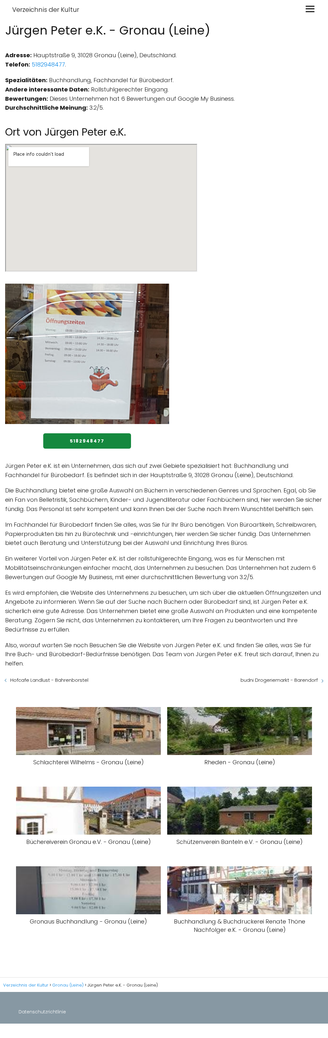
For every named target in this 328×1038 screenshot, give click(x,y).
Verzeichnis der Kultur (45, 9)
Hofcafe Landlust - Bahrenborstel (49, 680)
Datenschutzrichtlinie (42, 1012)
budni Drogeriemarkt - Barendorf (279, 680)
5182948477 (48, 64)
